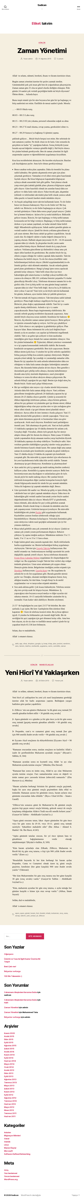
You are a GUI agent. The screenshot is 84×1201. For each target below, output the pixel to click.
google (38, 644)
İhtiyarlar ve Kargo (12, 971)
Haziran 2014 (10, 1061)
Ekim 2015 (8, 1039)
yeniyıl (33, 916)
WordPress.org (11, 1179)
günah (27, 913)
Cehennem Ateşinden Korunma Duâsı (20, 992)
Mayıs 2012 (9, 1107)
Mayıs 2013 (9, 1086)
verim (50, 646)
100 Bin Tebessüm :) (13, 976)
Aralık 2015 (9, 1036)
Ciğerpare (8, 954)
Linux (6, 1145)
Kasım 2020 (9, 1033)
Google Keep (41, 570)
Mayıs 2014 (9, 1064)
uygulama (43, 646)
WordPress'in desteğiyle (31, 1195)
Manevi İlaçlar (46, 665)
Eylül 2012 (8, 1095)
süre (16, 646)
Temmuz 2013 (10, 1082)
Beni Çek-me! (10, 966)
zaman (63, 646)
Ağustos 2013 (10, 1079)
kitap (50, 644)
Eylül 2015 (8, 1042)
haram (33, 913)
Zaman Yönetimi (42, 51)
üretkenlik (35, 646)
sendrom (66, 644)
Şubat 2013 (9, 1089)
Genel (6, 1139)
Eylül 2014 (8, 1058)
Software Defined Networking (17, 1154)
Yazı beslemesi (10, 1173)
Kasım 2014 (9, 1055)
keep (45, 644)
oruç (61, 913)
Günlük (42, 43)
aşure (22, 913)
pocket (59, 644)
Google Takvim (43, 548)
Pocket (38, 512)
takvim (21, 646)
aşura (17, 913)
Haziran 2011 (10, 1116)
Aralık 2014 (9, 1052)
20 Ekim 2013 (44, 681)
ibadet (42, 913)
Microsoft (8, 1151)
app (20, 644)
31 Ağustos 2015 (44, 59)
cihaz (25, 644)
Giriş (6, 1170)
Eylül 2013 (8, 1076)
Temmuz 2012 (10, 1101)
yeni (28, 916)
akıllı (16, 644)
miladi (48, 913)
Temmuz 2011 (10, 1113)
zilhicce (42, 916)
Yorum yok (59, 681)
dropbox (31, 644)
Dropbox (18, 570)
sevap (17, 916)
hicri (37, 913)
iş (42, 644)
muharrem (55, 913)
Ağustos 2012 (10, 1098)
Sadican (42, 5)
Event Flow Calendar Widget (27, 558)
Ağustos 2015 (10, 1045)
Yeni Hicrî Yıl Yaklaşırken (42, 672)
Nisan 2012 (9, 1110)
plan (54, 644)
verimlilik (56, 646)
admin (30, 59)
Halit (6, 1003)
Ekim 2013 (8, 1073)
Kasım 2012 (9, 1092)
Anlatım (7, 1132)
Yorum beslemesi (11, 1176)
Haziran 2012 (10, 1104)
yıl (37, 916)
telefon (28, 646)
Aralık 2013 (9, 1070)
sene (66, 913)
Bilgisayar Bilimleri (12, 1135)
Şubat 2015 (9, 1049)
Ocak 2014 (9, 1067)
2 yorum (60, 59)
